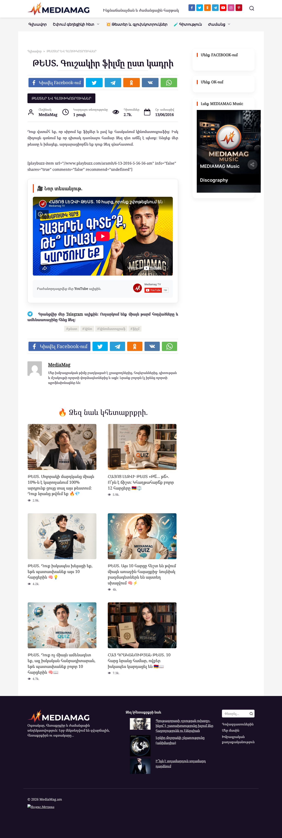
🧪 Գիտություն (188, 24)
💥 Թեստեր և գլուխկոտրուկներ (136, 24)
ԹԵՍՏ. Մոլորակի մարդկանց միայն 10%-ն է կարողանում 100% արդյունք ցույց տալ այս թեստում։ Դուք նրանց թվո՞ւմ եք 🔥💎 (61, 485)
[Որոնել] (251, 713)
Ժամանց (216, 24)
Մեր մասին (230, 730)
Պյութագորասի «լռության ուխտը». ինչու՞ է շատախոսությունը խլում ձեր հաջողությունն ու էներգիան (184, 725)
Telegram (74, 314)
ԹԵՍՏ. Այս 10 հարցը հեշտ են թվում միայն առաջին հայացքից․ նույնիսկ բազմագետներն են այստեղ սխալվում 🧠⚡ (142, 574)
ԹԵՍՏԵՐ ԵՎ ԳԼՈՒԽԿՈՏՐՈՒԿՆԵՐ (61, 98)
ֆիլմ (136, 328)
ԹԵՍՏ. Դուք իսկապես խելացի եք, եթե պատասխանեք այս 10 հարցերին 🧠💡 (60, 571)
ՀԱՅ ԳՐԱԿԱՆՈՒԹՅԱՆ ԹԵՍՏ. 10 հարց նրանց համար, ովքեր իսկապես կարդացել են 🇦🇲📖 (139, 660)
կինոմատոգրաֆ (112, 328)
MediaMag (59, 365)
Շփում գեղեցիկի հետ (73, 24)
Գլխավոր (37, 24)
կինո (88, 328)
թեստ (72, 328)
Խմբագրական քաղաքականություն (238, 739)
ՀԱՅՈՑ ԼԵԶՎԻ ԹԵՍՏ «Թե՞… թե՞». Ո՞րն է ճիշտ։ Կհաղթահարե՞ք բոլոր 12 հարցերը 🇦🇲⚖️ (141, 482)
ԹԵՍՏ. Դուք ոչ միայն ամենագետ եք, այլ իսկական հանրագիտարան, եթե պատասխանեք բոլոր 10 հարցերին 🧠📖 (61, 663)
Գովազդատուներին (238, 724)
